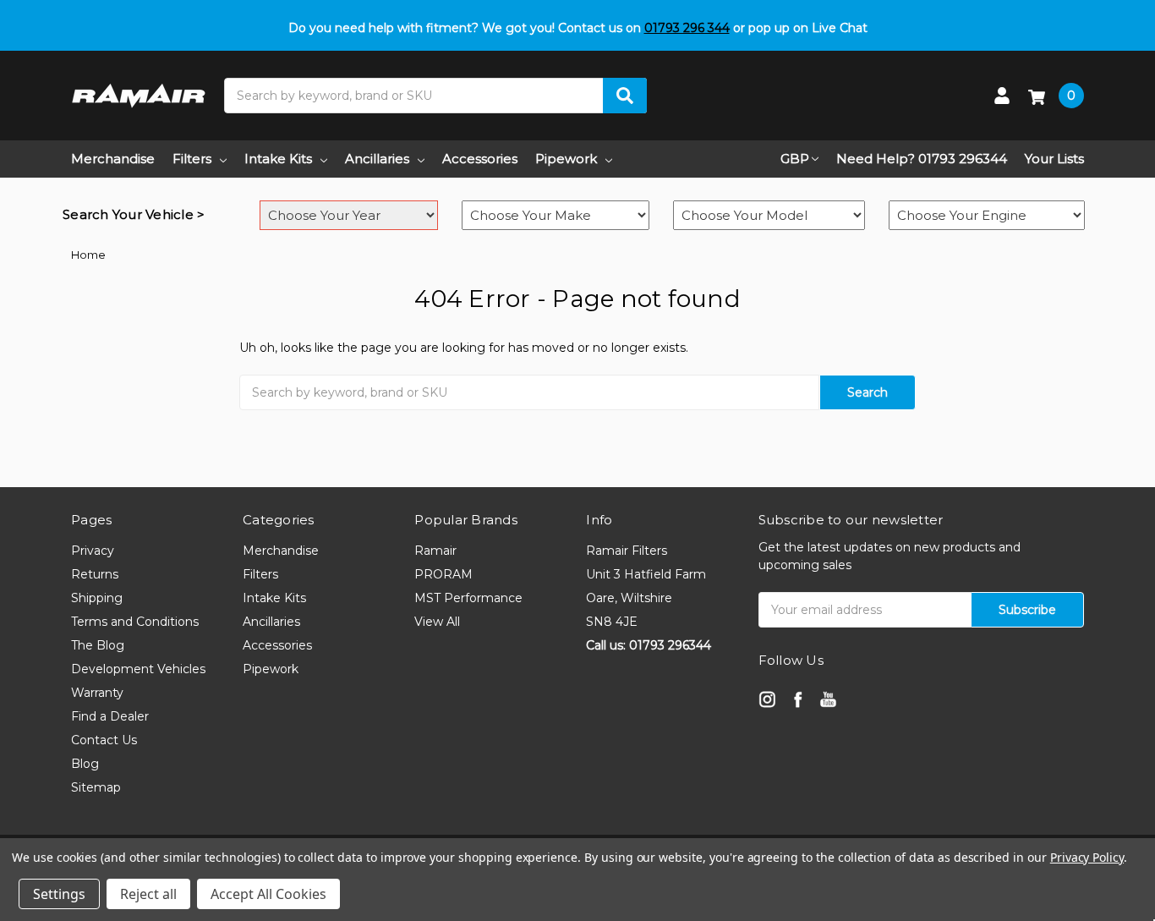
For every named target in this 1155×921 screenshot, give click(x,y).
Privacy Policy (1087, 857)
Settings (59, 894)
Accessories (479, 159)
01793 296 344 (687, 28)
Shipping (97, 598)
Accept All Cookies (268, 894)
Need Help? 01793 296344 (921, 159)
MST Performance (468, 598)
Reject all (148, 894)
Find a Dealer (110, 716)
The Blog (97, 645)
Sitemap (96, 787)
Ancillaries (377, 159)
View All (437, 621)
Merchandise (113, 159)
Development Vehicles (138, 669)
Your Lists (1054, 159)
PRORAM (443, 574)
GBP (794, 159)
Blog (85, 763)
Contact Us (104, 740)
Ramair (435, 550)
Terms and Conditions (135, 621)
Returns (94, 574)
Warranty (97, 692)
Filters (191, 159)
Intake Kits (278, 159)
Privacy (92, 550)
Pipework (566, 159)
